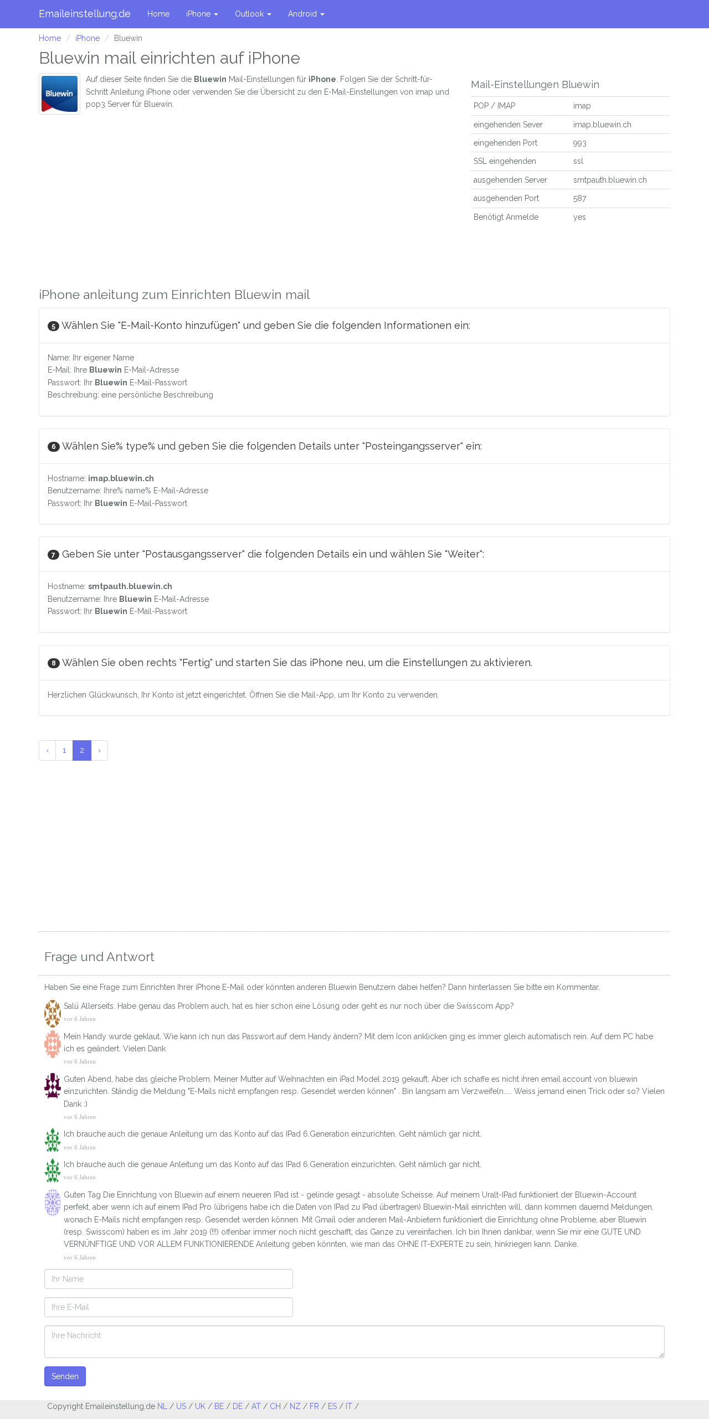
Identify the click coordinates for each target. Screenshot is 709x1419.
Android (303, 13)
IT (349, 1406)
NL (162, 1406)
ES (332, 1406)
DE (238, 1406)
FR (314, 1406)
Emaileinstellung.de (85, 13)
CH (275, 1406)
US (181, 1406)
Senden (65, 1376)
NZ (295, 1406)
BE (219, 1406)
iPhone (199, 13)
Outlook (250, 13)
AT (256, 1406)
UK (200, 1406)
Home (158, 13)
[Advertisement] (246, 197)
